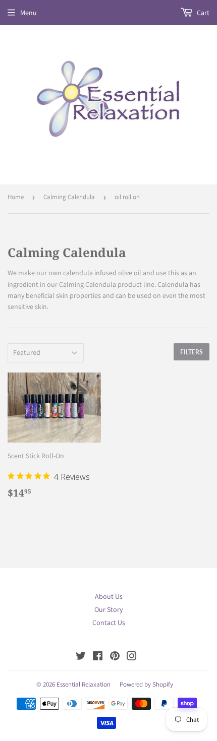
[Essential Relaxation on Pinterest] (115, 657)
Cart (202, 12)
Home (16, 197)
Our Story (108, 609)
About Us (109, 596)
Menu (28, 12)
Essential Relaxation (84, 684)
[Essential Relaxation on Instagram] (132, 657)
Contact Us (108, 622)
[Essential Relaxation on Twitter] (81, 657)
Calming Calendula (69, 197)
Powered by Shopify (146, 684)
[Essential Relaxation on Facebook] (97, 657)
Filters (191, 352)
